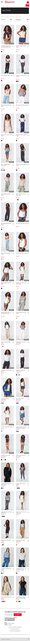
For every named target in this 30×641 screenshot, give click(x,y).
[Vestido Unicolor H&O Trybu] (7, 529)
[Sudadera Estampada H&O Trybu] (7, 472)
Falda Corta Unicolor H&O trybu (20, 456)
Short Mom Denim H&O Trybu (20, 399)
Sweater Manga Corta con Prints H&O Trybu (6, 46)
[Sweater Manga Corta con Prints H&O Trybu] (7, 35)
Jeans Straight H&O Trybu (6, 75)
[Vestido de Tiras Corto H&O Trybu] (22, 271)
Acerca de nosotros (15, 630)
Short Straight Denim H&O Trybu (6, 165)
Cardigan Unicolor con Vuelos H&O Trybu (21, 569)
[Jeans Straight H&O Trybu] (7, 64)
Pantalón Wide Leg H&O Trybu (20, 371)
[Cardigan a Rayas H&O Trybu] (7, 557)
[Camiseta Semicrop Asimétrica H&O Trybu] (22, 586)
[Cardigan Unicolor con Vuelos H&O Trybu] (22, 557)
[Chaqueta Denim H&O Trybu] (22, 301)
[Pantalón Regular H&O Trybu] (7, 212)
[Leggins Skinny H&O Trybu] (22, 472)
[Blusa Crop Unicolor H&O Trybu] (7, 123)
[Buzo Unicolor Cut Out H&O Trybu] (22, 183)
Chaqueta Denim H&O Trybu (5, 399)
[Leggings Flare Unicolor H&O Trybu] (7, 501)
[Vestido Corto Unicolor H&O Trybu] (22, 501)
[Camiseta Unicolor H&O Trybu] (7, 359)
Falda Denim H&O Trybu (6, 426)
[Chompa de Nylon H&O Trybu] (7, 586)
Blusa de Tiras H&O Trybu (21, 105)
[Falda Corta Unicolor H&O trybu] (22, 444)
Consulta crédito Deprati (15, 627)
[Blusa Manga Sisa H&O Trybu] (22, 35)
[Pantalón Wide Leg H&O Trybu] (22, 123)
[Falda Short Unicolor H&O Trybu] (7, 444)
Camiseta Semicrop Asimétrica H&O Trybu (21, 597)
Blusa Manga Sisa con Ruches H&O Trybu (6, 313)
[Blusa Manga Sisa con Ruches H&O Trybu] (7, 301)
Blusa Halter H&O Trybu (21, 253)
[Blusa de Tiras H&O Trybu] (22, 94)
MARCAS (12, 16)
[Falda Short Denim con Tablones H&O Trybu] (22, 416)
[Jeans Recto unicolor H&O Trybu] (22, 331)
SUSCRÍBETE (17, 614)
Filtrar (3, 19)
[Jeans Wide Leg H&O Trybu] (7, 183)
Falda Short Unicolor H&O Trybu (5, 456)
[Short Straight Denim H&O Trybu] (7, 153)
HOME (2, 16)
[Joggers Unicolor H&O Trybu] (22, 64)
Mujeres (7, 16)
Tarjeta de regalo (15, 629)
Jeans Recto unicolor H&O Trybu (21, 342)
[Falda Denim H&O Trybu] (7, 416)
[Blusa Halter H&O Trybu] (22, 242)
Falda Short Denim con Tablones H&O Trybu (21, 427)
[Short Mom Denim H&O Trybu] (22, 387)
